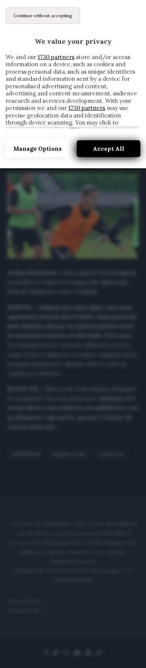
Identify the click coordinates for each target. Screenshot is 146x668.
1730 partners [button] (56, 57)
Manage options (37, 148)
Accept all (108, 148)
